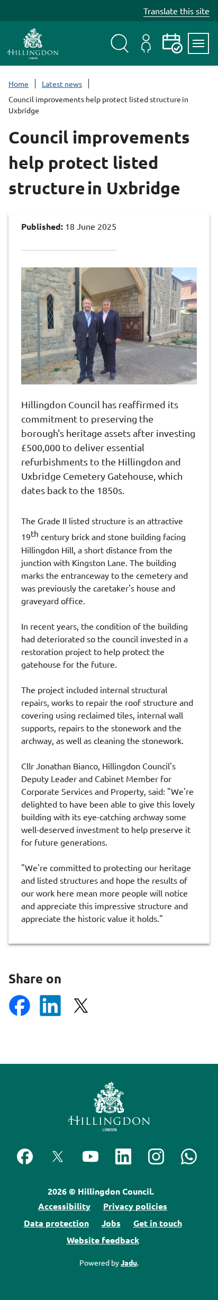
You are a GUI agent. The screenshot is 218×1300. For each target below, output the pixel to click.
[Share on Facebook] (19, 1005)
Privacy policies (135, 1206)
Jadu (129, 1262)
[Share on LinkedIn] (50, 1005)
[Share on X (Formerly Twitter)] (81, 1005)
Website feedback (103, 1239)
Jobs (111, 1223)
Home (18, 83)
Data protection (56, 1223)
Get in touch (157, 1223)
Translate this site (176, 10)
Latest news (62, 83)
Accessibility (64, 1206)
